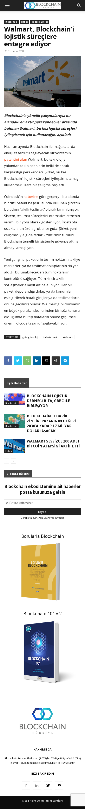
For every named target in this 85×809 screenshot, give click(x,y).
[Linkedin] (37, 360)
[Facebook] (8, 360)
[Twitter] (18, 360)
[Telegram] (65, 360)
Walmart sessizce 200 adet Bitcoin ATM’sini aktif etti (53, 443)
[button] (79, 5)
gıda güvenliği (30, 337)
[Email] (46, 360)
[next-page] (13, 461)
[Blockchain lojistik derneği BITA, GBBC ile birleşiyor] (14, 399)
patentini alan (15, 159)
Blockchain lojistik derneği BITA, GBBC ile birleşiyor (48, 400)
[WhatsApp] (27, 360)
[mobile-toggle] (7, 5)
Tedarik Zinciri (40, 21)
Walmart (68, 337)
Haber (24, 21)
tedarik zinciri (50, 337)
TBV (63, 763)
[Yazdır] (56, 360)
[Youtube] (59, 785)
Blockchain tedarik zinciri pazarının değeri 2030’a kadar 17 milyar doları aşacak (51, 423)
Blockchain (11, 21)
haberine (31, 196)
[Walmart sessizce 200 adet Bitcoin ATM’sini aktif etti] (14, 446)
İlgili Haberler (17, 383)
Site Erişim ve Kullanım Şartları (42, 800)
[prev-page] (6, 461)
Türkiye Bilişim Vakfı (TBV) (66, 758)
